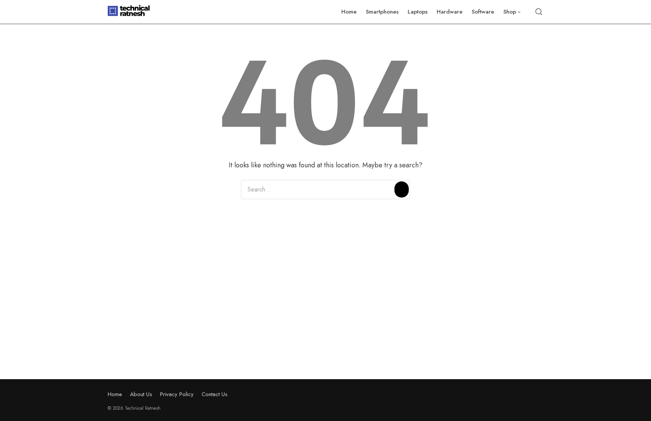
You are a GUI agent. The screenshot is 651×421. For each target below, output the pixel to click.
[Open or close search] (539, 12)
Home (115, 394)
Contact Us (215, 394)
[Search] (401, 189)
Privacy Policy (177, 394)
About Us (141, 394)
